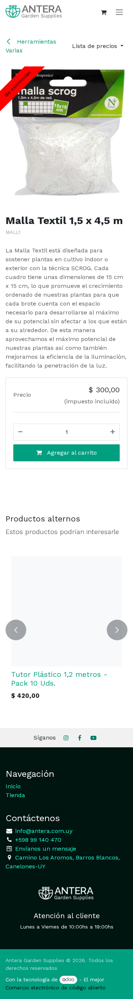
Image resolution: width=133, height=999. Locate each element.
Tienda (15, 795)
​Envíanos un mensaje (45, 848)
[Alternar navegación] (119, 12)
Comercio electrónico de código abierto (56, 988)
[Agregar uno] (112, 432)
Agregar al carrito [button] (71, 452)
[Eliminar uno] (20, 432)
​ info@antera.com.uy (42, 830)
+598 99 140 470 (37, 839)
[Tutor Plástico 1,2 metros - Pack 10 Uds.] (66, 611)
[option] (66, 630)
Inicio (13, 786)
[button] (97, 46)
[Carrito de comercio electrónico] (103, 12)
